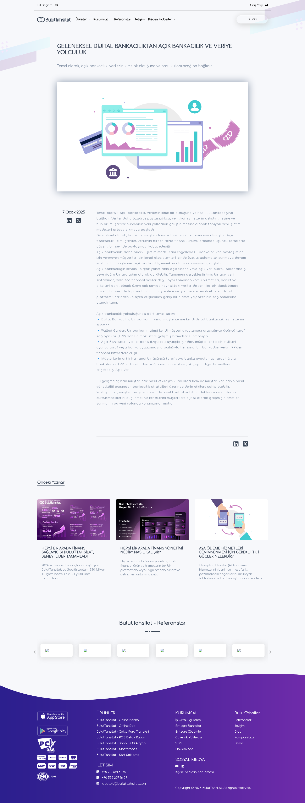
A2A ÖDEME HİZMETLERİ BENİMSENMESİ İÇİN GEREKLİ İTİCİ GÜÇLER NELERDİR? (229, 552)
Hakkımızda (184, 749)
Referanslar (122, 19)
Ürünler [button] (82, 19)
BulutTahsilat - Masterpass (116, 749)
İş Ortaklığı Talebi (188, 720)
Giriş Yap (257, 5)
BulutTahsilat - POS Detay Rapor (120, 737)
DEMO (252, 19)
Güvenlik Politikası (188, 737)
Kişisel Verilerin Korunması (194, 772)
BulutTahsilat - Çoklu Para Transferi (122, 731)
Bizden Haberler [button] (160, 19)
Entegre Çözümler (188, 731)
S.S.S (178, 743)
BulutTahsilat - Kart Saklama (117, 754)
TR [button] (56, 5)
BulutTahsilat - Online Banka (117, 720)
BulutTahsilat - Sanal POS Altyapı (121, 743)
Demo (238, 743)
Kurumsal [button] (101, 19)
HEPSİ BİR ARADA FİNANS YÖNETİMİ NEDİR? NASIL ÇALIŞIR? (151, 550)
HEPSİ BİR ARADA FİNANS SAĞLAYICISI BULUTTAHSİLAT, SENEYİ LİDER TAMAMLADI (67, 552)
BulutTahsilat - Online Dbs (115, 725)
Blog (238, 731)
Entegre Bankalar (188, 725)
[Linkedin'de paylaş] (69, 220)
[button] (35, 652)
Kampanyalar (244, 737)
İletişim (139, 19)
